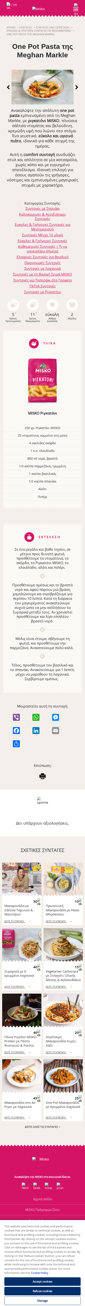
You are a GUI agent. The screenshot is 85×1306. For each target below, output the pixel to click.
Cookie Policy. (40, 1273)
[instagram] (48, 1186)
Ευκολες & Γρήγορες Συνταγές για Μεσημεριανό (39, 31)
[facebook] (36, 1186)
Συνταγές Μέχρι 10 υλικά (42, 235)
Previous (9, 87)
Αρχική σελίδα (42, 1199)
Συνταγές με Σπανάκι (43, 208)
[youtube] (60, 1186)
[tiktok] (25, 1186)
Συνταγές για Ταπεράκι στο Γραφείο (42, 280)
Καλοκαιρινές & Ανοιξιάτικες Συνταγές (42, 216)
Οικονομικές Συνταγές (42, 262)
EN (15, 5)
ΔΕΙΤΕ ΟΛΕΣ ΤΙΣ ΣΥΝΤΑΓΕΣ (42, 1127)
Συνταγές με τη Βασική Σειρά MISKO (42, 274)
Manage (42, 1301)
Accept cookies (42, 1281)
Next (76, 87)
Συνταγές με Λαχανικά (42, 268)
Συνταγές (25, 27)
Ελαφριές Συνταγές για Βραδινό (43, 257)
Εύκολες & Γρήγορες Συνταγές (42, 241)
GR (8, 5)
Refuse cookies (42, 1291)
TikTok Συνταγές (42, 286)
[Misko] (42, 9)
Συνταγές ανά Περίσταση (52, 27)
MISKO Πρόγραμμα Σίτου (42, 1210)
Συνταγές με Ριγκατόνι (42, 292)
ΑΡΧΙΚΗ (11, 27)
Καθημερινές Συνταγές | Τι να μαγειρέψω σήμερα (42, 249)
